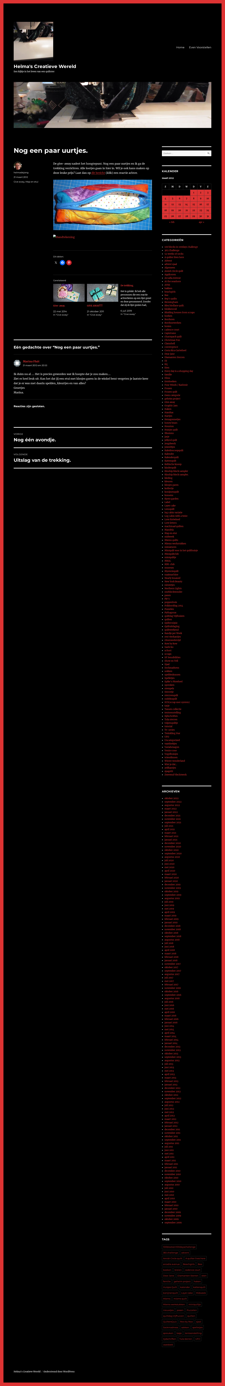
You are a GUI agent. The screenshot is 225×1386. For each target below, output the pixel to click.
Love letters (171, 523)
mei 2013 (169, 1070)
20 (179, 210)
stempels (169, 688)
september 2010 (173, 1181)
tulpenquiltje (171, 723)
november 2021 (173, 819)
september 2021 (173, 822)
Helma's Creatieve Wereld (45, 66)
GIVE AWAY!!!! (95, 305)
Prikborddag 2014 (174, 605)
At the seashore (173, 281)
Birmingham (171, 302)
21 (186, 210)
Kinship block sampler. (177, 474)
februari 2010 (171, 1205)
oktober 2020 (172, 850)
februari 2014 (171, 1039)
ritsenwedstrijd (173, 640)
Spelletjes (170, 678)
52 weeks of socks (174, 253)
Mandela (169, 529)
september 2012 (173, 1098)
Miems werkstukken (175, 543)
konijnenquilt (172, 491)
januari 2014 (171, 1043)
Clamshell (170, 343)
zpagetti (169, 771)
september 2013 (173, 1057)
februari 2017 (171, 984)
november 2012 (173, 1091)
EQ (166, 364)
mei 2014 (169, 1029)
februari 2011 (171, 1164)
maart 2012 (170, 1119)
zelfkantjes (170, 767)
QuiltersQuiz (171, 623)
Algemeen (170, 267)
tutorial (168, 726)
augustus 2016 (172, 998)
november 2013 (173, 1050)
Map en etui (32, 181)
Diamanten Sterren (175, 357)
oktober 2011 (171, 1136)
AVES (167, 285)
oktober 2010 (171, 1177)
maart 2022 (171, 808)
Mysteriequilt (172, 571)
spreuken (169, 685)
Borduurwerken (173, 322)
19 (172, 210)
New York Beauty (173, 581)
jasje (167, 436)
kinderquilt (170, 467)
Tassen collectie (173, 709)
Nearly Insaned (172, 578)
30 (200, 216)
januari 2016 (171, 1022)
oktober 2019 (171, 891)
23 (200, 210)
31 (208, 216)
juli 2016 (169, 1001)
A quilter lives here (174, 257)
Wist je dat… (171, 764)
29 (193, 216)
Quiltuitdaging (172, 626)
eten (204, 1275)
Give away (19, 181)
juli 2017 (169, 977)
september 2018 (173, 936)
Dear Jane (170, 353)
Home (180, 47)
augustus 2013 (172, 1060)
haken (197, 1281)
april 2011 (169, 1157)
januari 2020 (171, 881)
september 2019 (173, 895)
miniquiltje (170, 557)
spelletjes (197, 1327)
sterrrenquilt (171, 695)
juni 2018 (169, 946)
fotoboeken (171, 381)
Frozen (168, 388)
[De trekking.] (137, 300)
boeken (168, 316)
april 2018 (170, 950)
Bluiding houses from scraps (180, 312)
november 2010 (173, 1174)
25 (165, 216)
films (167, 378)
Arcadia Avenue (173, 278)
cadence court (172, 329)
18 (165, 210)
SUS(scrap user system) (177, 702)
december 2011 (172, 1129)
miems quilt (180, 1298)
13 (180, 204)
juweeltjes (170, 447)
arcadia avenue (171, 1264)
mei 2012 (169, 1112)
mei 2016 (169, 1008)
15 (194, 204)
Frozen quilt (171, 391)
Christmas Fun (172, 340)
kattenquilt (199, 1287)
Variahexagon (172, 747)
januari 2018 (171, 960)
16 (200, 204)
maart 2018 (170, 953)
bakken (168, 288)
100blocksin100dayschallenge (179, 1247)
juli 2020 (169, 860)
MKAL (168, 560)
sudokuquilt (171, 698)
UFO (167, 736)
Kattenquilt (170, 460)
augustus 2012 (172, 1102)
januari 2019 (171, 922)
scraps (168, 654)
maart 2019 (170, 915)
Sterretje (169, 692)
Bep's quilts (171, 298)
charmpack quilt (173, 336)
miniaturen (170, 547)
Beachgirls (189, 1264)
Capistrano (170, 333)
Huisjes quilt (171, 429)
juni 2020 (169, 864)
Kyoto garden (172, 498)
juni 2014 (169, 1026)
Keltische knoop (173, 464)
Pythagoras (170, 612)
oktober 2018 (171, 933)
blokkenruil (171, 309)
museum (169, 567)
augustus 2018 (172, 939)
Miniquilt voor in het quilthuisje (181, 550)
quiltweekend (172, 629)
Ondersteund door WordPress (59, 1371)
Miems (166, 1298)
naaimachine (171, 574)
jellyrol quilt (171, 440)
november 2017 (173, 964)
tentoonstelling (173, 712)
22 (193, 210)
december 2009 (173, 1212)
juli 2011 (169, 1146)
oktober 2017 (171, 967)
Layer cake (170, 505)
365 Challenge (172, 250)
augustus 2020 (172, 857)
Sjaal (167, 664)
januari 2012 (171, 1126)
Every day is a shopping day (179, 371)
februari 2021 (171, 836)
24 (207, 210)
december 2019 (173, 884)
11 (166, 204)
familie (168, 374)
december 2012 (172, 1088)
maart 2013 (170, 1077)
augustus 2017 (172, 974)
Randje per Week (173, 633)
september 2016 (173, 995)
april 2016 (170, 1012)
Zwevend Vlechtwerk (176, 774)
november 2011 (172, 1133)
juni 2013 (169, 1067)
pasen (168, 595)
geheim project (172, 398)
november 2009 (173, 1215)
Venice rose (171, 750)
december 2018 (172, 926)
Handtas (169, 412)
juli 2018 (169, 943)
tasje (167, 705)
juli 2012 (169, 1105)
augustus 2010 (172, 1184)
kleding (168, 478)
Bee (166, 295)
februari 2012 (171, 1122)
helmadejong (21, 172)
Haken (168, 409)
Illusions (169, 433)
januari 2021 (171, 839)
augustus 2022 (172, 805)
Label (167, 502)
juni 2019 (169, 905)
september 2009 (173, 1222)
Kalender (169, 454)
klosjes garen (172, 485)
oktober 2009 (172, 1219)
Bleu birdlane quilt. (174, 305)
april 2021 (170, 829)
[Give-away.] (69, 293)
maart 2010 (170, 1202)
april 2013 (170, 1074)
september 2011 (173, 1139)
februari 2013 (171, 1081)
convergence (171, 347)
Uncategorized (172, 740)
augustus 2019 (172, 898)
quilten (168, 619)
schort (168, 650)
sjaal (198, 1321)
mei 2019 (169, 908)
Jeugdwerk (170, 443)
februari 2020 (172, 877)
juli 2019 (169, 901)
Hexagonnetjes (173, 419)
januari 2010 (171, 1208)
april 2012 (170, 1115)
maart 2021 (170, 832)
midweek (169, 536)
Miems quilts (171, 540)
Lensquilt (169, 509)
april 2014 (170, 1033)
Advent (168, 260)
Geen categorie (172, 395)
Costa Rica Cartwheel (175, 350)
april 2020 (170, 870)
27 (179, 216)
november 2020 (173, 846)
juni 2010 (169, 1191)
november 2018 (173, 929)
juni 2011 (169, 1150)
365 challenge (170, 1252)
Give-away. (59, 305)
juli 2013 (169, 1064)
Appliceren (170, 274)
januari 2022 (171, 812)
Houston (169, 426)
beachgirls (170, 291)
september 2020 (173, 853)
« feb (171, 222)
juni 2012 (169, 1108)
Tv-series (170, 729)
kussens (169, 495)
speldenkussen (172, 674)
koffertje (169, 488)
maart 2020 (171, 874)
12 (172, 204)
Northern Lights (173, 588)
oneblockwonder (173, 592)
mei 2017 (169, 981)
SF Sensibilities (173, 657)
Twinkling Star (172, 733)
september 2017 (173, 970)
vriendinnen (171, 757)
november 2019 (173, 888)
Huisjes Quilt (170, 1287)
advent (185, 1252)
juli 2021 (169, 826)
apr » (201, 222)
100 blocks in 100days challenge (181, 247)
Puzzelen (169, 609)
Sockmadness (172, 667)
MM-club (170, 564)
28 (186, 216)
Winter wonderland (175, 761)
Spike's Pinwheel (174, 681)
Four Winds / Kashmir (176, 385)
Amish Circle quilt (174, 271)
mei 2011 (169, 1153)
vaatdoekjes (171, 743)
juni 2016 (169, 1005)
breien (168, 326)
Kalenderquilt (172, 457)
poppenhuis (171, 602)
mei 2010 (169, 1195)
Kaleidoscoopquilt (174, 450)
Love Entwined (172, 519)
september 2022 (173, 801)
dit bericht (98, 172)
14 (186, 204)
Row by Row (171, 643)
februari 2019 (172, 919)
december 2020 (173, 843)
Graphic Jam (171, 405)
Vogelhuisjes (171, 754)
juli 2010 (169, 1188)
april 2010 (170, 1198)
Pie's (167, 598)
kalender (185, 1287)
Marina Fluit (31, 361)
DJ (166, 360)
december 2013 (172, 1046)
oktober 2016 (171, 991)
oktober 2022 (172, 798)
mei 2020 (169, 867)
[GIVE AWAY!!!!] (102, 293)
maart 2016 (170, 1015)
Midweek (201, 1293)
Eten (167, 367)
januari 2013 (171, 1084)
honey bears (171, 422)
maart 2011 (170, 1160)
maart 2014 (170, 1036)
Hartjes (168, 416)
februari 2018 (171, 957)
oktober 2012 (171, 1095)
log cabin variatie (173, 512)
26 (172, 216)
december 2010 (172, 1171)
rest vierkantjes (173, 636)
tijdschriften (171, 716)
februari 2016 (172, 1019)
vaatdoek (168, 1344)
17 (208, 204)
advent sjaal (171, 264)
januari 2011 (171, 1167)
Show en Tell (171, 660)
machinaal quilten (174, 526)
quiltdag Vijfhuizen (174, 616)
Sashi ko (169, 647)
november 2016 (173, 988)
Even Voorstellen (200, 47)
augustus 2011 (172, 1143)
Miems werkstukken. (174, 1304)
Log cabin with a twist (176, 516)
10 (208, 198)
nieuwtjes (170, 585)
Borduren (170, 319)
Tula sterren (171, 719)
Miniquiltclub (172, 554)
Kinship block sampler (176, 471)
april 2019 (170, 912)
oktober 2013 (171, 1053)
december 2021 (172, 815)
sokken (168, 671)
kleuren (169, 481)
